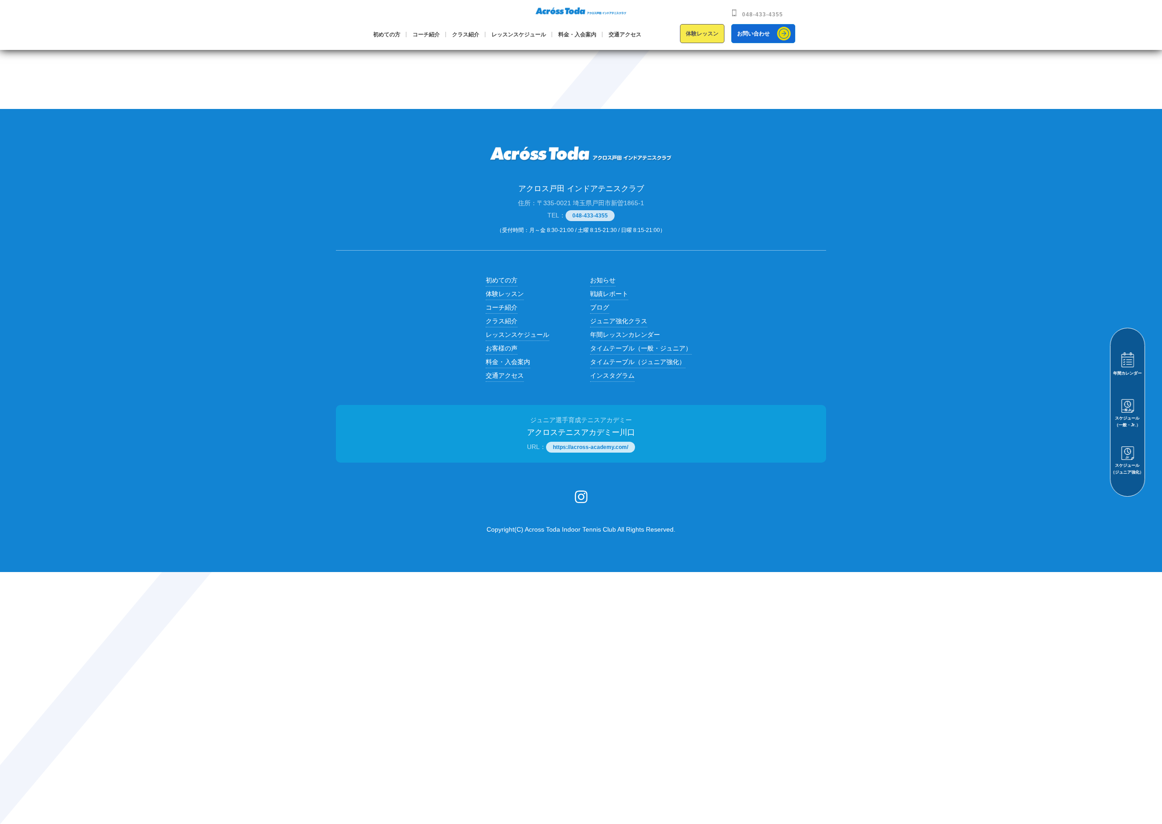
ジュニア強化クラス (618, 321)
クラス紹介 (465, 34)
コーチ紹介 (426, 34)
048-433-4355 (762, 14)
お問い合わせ (753, 33)
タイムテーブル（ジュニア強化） (637, 361)
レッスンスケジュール (519, 34)
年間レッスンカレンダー (625, 334)
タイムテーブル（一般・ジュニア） (641, 348)
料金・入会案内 (577, 34)
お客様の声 (501, 348)
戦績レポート (609, 293)
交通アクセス (625, 34)
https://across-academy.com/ (590, 447)
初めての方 (386, 34)
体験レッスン (702, 33)
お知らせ (602, 280)
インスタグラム (612, 375)
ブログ (599, 307)
